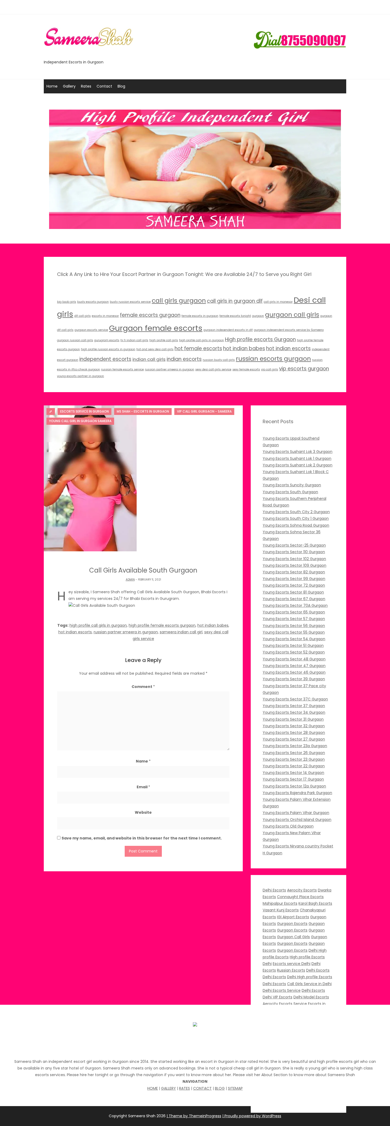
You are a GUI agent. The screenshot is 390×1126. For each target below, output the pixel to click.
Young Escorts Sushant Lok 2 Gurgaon (297, 465)
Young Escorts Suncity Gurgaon (292, 485)
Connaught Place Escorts (300, 896)
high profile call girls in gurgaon (201, 340)
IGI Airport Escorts (293, 917)
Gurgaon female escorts (155, 328)
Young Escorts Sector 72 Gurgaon (294, 585)
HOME (152, 1088)
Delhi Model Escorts (311, 997)
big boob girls (66, 302)
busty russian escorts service (130, 302)
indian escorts (184, 359)
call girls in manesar (278, 302)
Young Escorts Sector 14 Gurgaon (293, 772)
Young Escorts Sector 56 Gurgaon (294, 625)
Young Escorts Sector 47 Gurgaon (294, 665)
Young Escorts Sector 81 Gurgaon (293, 592)
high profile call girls (163, 340)
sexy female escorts (246, 369)
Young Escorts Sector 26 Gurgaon (294, 752)
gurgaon (258, 316)
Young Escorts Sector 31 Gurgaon (293, 719)
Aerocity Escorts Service (285, 1003)
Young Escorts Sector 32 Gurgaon (294, 726)
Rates (86, 86)
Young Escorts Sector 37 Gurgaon (294, 705)
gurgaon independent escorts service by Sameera (289, 330)
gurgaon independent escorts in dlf (228, 330)
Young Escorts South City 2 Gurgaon (296, 511)
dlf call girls (82, 316)
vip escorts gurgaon (304, 368)
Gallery (69, 86)
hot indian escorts (288, 348)
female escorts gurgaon (150, 315)
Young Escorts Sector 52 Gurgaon (294, 652)
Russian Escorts (291, 970)
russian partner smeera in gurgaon (169, 369)
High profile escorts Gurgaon (260, 339)
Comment (143, 686)
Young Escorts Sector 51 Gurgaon (293, 645)
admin (130, 580)
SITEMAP (235, 1088)
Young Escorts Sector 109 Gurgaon (294, 565)
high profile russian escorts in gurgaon (108, 349)
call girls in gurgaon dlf (235, 301)
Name (143, 761)
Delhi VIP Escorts (277, 997)
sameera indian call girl (181, 632)
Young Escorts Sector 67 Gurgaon (294, 598)
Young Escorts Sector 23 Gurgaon (294, 759)
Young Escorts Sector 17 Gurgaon (293, 779)
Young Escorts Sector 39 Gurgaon (294, 679)
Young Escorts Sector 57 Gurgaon (294, 618)
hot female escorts (198, 348)
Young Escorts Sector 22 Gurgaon (294, 766)
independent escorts (105, 359)
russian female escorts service (122, 369)
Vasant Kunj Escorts (281, 910)
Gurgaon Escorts (292, 923)
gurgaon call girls (292, 314)
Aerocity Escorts (302, 890)
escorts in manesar (105, 316)
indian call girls (149, 359)
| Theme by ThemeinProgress (194, 1116)
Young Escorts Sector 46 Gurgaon (294, 672)
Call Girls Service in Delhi (309, 983)
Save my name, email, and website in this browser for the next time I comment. (142, 838)
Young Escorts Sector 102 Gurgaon (294, 558)
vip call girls (269, 369)
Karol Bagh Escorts (315, 903)
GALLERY (168, 1088)
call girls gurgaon (179, 300)
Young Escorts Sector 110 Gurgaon (294, 552)
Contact (104, 86)
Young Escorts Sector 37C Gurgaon (295, 699)
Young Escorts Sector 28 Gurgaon (294, 732)
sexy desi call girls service (213, 369)
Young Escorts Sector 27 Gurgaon (294, 739)
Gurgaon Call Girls (293, 936)
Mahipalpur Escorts (280, 903)
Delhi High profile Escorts (309, 977)
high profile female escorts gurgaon (162, 625)
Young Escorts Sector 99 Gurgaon (294, 578)
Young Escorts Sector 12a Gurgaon (294, 786)
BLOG (220, 1088)
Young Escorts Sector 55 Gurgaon (294, 632)
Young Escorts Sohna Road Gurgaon (296, 525)
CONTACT (202, 1088)
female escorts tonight (235, 316)
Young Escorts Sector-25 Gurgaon (294, 545)
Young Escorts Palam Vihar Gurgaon (296, 812)
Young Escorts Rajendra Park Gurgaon (297, 792)
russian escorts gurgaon (273, 358)
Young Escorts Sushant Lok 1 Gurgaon (297, 458)
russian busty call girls (219, 360)
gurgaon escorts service (91, 330)
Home (52, 86)
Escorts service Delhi (291, 963)
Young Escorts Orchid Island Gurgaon (297, 819)
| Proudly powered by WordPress (251, 1116)
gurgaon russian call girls (75, 340)
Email (143, 787)
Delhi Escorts (274, 890)
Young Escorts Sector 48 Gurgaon (294, 659)
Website (143, 812)
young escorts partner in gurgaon (80, 376)
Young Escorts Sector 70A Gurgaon (295, 605)
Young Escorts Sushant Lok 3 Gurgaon (297, 451)
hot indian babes (244, 348)
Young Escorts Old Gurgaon (288, 826)
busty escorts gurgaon (93, 302)
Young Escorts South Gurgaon (290, 492)
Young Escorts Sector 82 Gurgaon (294, 572)
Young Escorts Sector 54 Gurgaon (294, 639)
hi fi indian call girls (134, 340)
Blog (121, 86)
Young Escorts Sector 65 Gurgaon (294, 612)
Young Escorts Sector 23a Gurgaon (295, 745)
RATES (184, 1088)
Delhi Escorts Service (282, 990)
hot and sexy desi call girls (155, 349)
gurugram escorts (106, 340)
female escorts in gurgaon (199, 316)
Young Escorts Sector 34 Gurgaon (294, 712)
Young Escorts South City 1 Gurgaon (296, 518)
